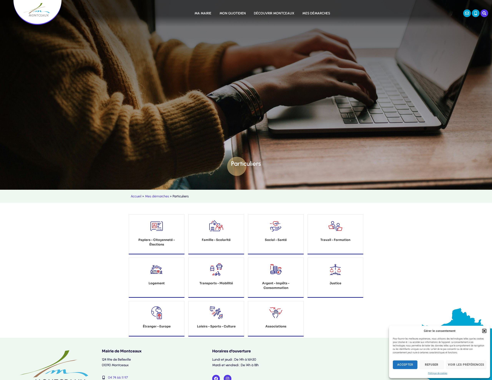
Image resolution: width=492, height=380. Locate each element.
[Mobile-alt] (476, 13)
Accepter (405, 364)
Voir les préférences (466, 364)
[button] (484, 331)
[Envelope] (467, 13)
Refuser (431, 364)
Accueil (136, 196)
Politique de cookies (437, 373)
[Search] (484, 13)
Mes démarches (157, 196)
